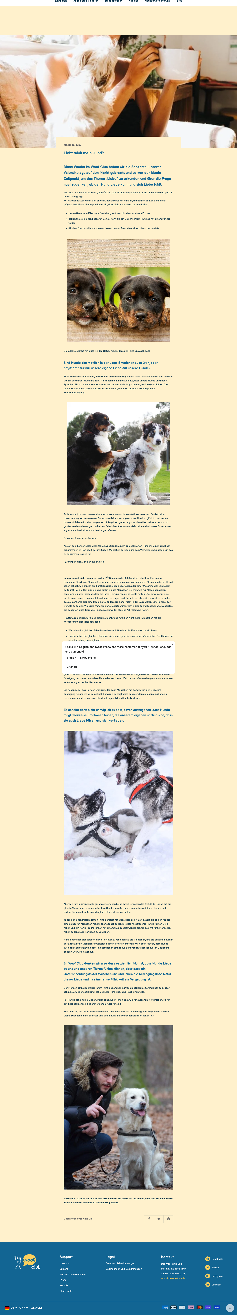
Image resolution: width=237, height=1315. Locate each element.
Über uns (64, 1263)
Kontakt (64, 1285)
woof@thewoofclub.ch (173, 1278)
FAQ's (63, 1280)
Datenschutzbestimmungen (120, 1263)
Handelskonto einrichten (73, 1274)
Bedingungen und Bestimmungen (124, 1268)
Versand (64, 1268)
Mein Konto (66, 1291)
